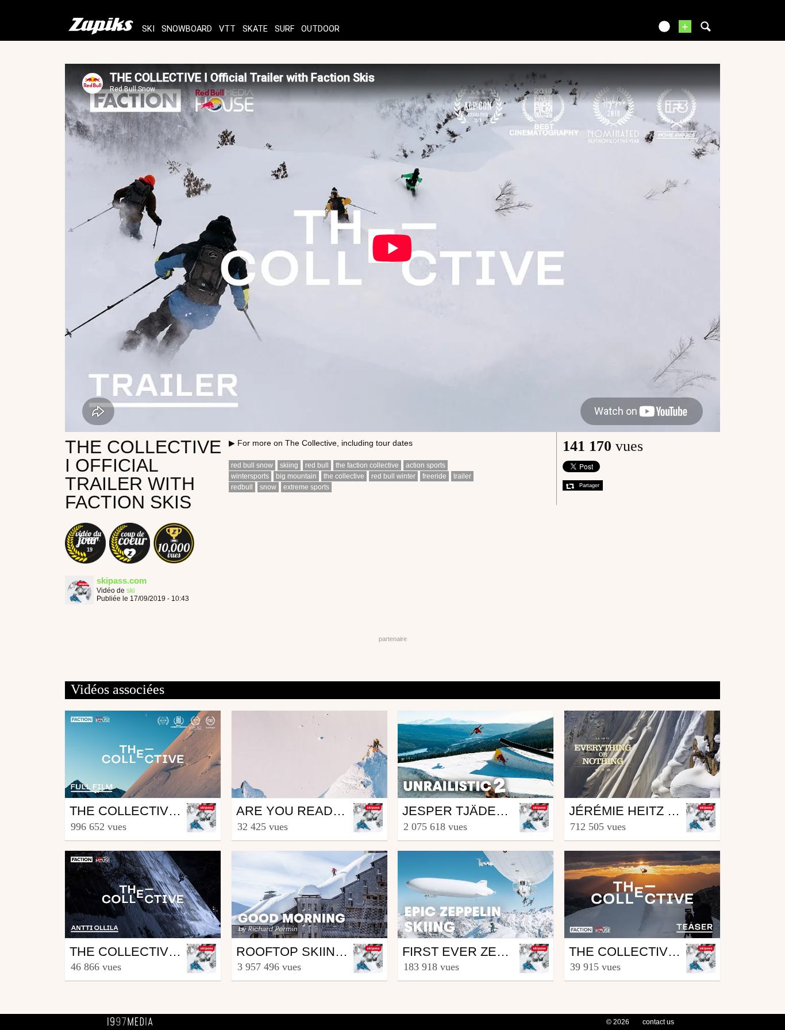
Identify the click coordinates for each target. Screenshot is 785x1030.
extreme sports (306, 487)
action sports (425, 465)
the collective (344, 476)
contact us (658, 1022)
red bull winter (393, 476)
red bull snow (252, 465)
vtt (227, 29)
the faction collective (367, 465)
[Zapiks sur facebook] (617, 30)
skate (255, 29)
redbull (242, 487)
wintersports (250, 476)
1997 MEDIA (133, 1022)
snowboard (186, 29)
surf (284, 29)
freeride (434, 476)
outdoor (320, 29)
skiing (289, 465)
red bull (317, 465)
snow (268, 487)
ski (148, 29)
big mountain (296, 476)
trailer (462, 476)
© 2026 (617, 1022)
